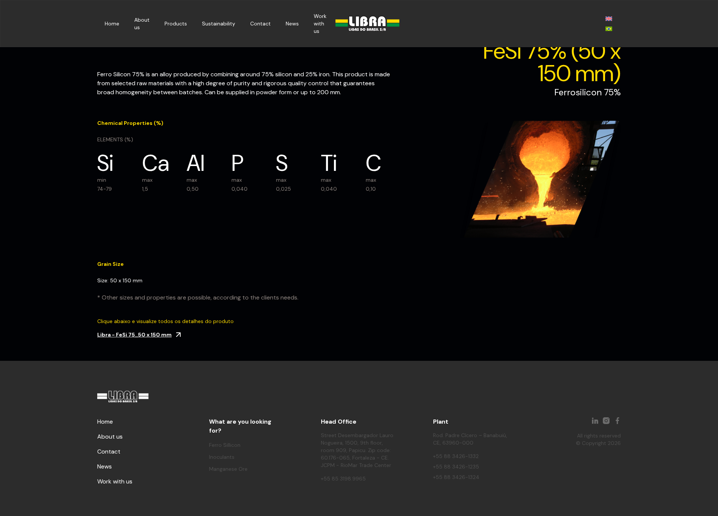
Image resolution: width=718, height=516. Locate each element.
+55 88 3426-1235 (456, 466)
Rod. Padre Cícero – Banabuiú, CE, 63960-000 (470, 439)
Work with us (320, 23)
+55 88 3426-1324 (456, 477)
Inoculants (221, 457)
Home (112, 23)
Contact (260, 23)
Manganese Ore (228, 469)
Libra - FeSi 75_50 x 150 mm (134, 334)
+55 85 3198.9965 (343, 478)
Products (176, 23)
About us (110, 436)
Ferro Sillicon (224, 445)
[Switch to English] (609, 18)
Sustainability (218, 23)
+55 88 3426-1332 (456, 456)
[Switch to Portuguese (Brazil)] (609, 29)
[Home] (367, 23)
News (292, 23)
